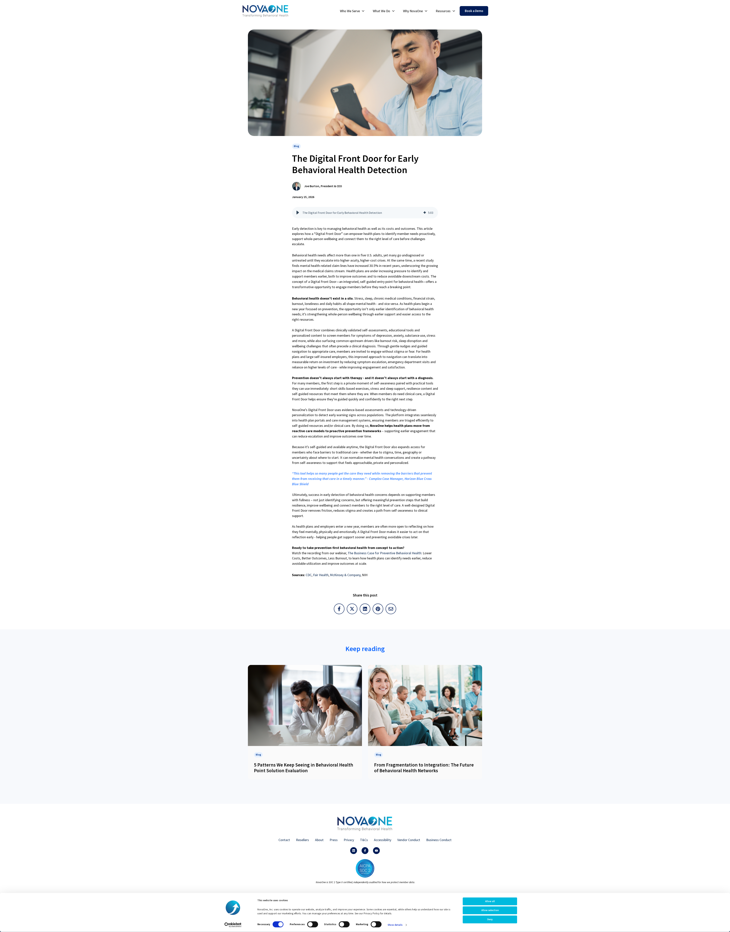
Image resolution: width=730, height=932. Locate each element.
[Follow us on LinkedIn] (353, 850)
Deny (490, 919)
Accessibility (382, 840)
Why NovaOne (413, 11)
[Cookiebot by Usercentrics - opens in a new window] (233, 924)
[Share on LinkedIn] (365, 609)
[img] (424, 212)
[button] (298, 212)
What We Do (381, 11)
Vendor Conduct (408, 840)
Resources (443, 11)
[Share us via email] (391, 609)
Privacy (349, 840)
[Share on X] (352, 609)
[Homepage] (265, 11)
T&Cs (364, 840)
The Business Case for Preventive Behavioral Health (384, 553)
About (319, 840)
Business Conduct (438, 840)
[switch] (312, 924)
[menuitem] (351, 11)
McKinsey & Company (345, 575)
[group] (365, 212)
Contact (284, 840)
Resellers (302, 840)
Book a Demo (474, 11)
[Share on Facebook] (339, 609)
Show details (395, 924)
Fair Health (320, 575)
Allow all (490, 901)
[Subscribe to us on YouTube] (376, 850)
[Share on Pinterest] (378, 609)
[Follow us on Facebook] (365, 850)
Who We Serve (350, 11)
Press (334, 840)
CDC (309, 575)
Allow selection (490, 910)
